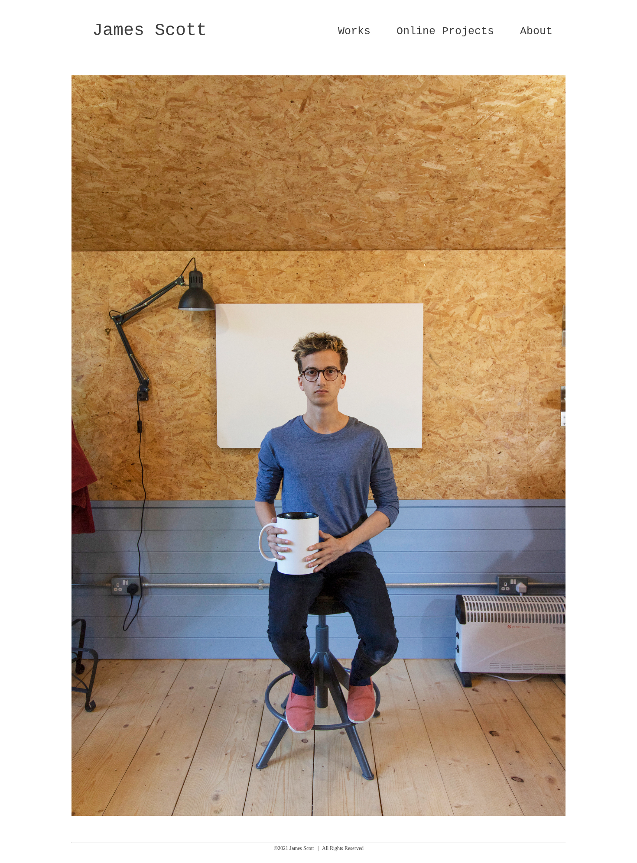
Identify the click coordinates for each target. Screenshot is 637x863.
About (536, 31)
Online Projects (445, 31)
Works (354, 31)
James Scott (149, 30)
